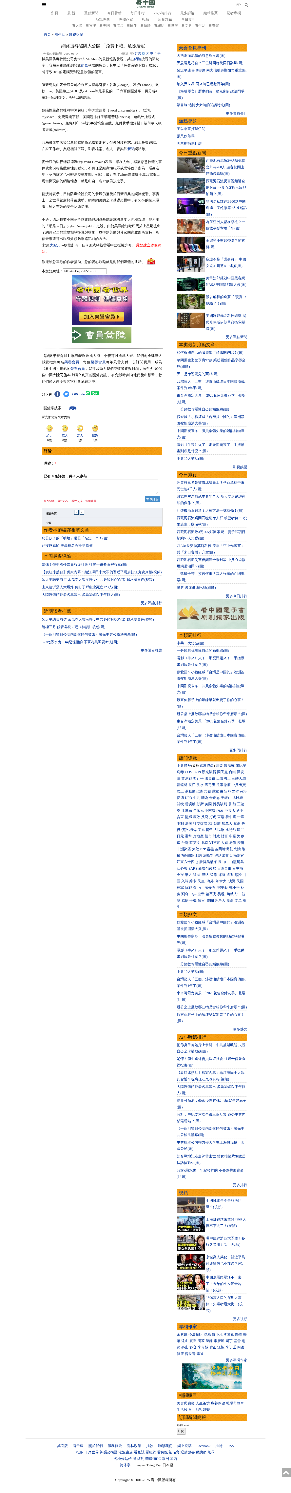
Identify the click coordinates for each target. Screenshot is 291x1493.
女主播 (238, 868)
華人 (188, 875)
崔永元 (198, 811)
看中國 (230, 817)
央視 (180, 875)
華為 (204, 798)
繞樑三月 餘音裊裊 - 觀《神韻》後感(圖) (73, 627)
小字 (158, 53)
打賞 (138, 53)
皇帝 (201, 894)
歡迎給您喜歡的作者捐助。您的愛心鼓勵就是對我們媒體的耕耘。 (93, 262)
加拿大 (227, 823)
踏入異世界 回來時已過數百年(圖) (203, 84)
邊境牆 (190, 804)
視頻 (145, 20)
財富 (224, 836)
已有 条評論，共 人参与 (65, 476)
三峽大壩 (239, 778)
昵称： (50, 463)
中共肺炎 (184, 766)
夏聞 (193, 1341)
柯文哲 (233, 791)
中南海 (210, 811)
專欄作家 (126, 20)
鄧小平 (234, 888)
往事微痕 (223, 785)
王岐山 (226, 798)
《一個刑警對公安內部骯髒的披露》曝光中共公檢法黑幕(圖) (89, 634)
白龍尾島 (237, 862)
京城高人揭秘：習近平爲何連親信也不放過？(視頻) (225, 1263)
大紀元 (55, 245)
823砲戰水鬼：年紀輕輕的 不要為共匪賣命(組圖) (80, 642)
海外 (211, 881)
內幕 (219, 811)
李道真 (228, 1335)
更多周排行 (238, 750)
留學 (213, 875)
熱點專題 (103, 20)
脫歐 (237, 823)
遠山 (184, 1341)
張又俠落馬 (186, 136)
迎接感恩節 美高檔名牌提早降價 (67, 546)
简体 (238, 4)
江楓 (220, 1347)
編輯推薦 (211, 13)
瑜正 (212, 1347)
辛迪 (200, 1354)
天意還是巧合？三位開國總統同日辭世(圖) (210, 63)
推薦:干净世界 (87, 1452)
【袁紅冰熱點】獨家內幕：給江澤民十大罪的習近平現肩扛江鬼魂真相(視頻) (102, 572)
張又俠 (210, 778)
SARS (192, 868)
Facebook (203, 1446)
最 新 (71, 13)
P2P (203, 849)
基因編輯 (222, 849)
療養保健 (218, 1403)
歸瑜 (238, 1335)
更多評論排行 (151, 603)
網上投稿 (184, 1446)
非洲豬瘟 (184, 849)
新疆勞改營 (207, 868)
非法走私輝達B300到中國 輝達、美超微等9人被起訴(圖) (226, 207)
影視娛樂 (76, 34)
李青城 (203, 1347)
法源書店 (126, 1452)
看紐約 (159, 26)
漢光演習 (209, 772)
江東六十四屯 (187, 862)
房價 (232, 843)
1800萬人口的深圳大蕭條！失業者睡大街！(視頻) (224, 1304)
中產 (232, 836)
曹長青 (190, 1354)
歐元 (240, 830)
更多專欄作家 (236, 1360)
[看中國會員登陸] (102, 335)
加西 (173, 1459)
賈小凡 (217, 1335)
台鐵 (232, 772)
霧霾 (210, 849)
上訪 (198, 856)
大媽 (224, 843)
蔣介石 (210, 888)
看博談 (145, 26)
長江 (192, 785)
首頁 (47, 34)
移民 (196, 875)
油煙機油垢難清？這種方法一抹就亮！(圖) (210, 510)
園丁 (229, 1341)
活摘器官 (237, 856)
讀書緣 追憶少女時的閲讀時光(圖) (203, 105)
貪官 (180, 817)
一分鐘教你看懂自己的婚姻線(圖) (203, 409)
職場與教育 (235, 1403)
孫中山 (198, 888)
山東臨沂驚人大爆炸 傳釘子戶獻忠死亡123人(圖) (80, 587)
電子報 (78, 1446)
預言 (202, 900)
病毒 (84, 65)
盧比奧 (241, 766)
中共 (196, 798)
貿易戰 (186, 778)
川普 (219, 766)
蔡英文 (194, 843)
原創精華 (165, 20)
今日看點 (114, 13)
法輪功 (208, 856)
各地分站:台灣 (125, 1459)
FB (210, 823)
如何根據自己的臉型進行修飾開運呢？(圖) (210, 353)
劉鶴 (232, 804)
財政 (216, 836)
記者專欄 (234, 13)
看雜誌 (139, 1452)
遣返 (230, 875)
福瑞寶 (174, 1452)
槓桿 (193, 830)
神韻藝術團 (109, 1452)
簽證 (238, 875)
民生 (202, 881)
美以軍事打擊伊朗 (191, 129)
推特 (219, 1446)
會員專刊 (188, 20)
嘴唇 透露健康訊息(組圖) (196, 588)
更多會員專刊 (236, 113)
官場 (220, 817)
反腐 (204, 817)
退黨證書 (188, 1452)
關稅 (180, 804)
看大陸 (77, 26)
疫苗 (223, 791)
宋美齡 (222, 888)
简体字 (125, 1465)
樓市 (208, 836)
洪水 (200, 785)
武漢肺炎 (206, 766)
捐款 (149, 1446)
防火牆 (235, 849)
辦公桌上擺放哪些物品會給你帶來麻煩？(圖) (212, 714)
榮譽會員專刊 (192, 47)
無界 (211, 1452)
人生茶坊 (203, 1403)
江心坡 (182, 868)
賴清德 (229, 766)
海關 (221, 875)
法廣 (188, 823)
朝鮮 (217, 823)
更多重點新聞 (236, 337)
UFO (188, 798)
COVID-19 (193, 772)
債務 (184, 830)
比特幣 (230, 830)
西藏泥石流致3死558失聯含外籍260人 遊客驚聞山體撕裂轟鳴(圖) (225, 167)
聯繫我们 (165, 1446)
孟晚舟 (238, 798)
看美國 (104, 26)
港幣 (188, 836)
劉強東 (214, 843)
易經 (221, 894)
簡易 (207, 1335)
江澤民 (186, 811)
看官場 (91, 26)
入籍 (184, 881)
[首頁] (145, 7)
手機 (193, 900)
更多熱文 (240, 1029)
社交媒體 (200, 823)
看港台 (118, 26)
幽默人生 (233, 894)
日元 (180, 836)
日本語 (168, 1465)
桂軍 (180, 888)
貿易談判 (220, 804)
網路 (137, 59)
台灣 (184, 843)
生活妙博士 (186, 1410)
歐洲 (165, 1459)
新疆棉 (182, 785)
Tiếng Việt (154, 1465)
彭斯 (200, 804)
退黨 (215, 791)
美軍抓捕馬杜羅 (189, 143)
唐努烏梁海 (208, 862)
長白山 (223, 862)
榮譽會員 (71, 362)
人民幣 (219, 830)
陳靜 (209, 1341)
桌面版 (62, 1446)
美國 (208, 804)
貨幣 (209, 830)
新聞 (130, 149)
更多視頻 (240, 1319)
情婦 (188, 817)
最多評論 (187, 13)
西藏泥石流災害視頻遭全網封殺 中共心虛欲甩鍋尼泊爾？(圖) (226, 187)
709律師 (187, 856)
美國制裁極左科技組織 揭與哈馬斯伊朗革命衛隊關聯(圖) (226, 322)
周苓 (201, 1341)
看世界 (172, 26)
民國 (240, 881)
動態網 (201, 1452)
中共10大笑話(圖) (190, 459)
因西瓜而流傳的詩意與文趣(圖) (201, 56)
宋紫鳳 (182, 1335)
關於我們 (95, 1446)
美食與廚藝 (186, 1403)
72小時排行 (162, 13)
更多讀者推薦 (151, 650)
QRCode (78, 394)
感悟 (184, 900)
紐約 (140, 1459)
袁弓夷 (210, 785)
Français (139, 1465)
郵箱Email (183, 1425)
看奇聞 (213, 26)
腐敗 (196, 817)
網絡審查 (222, 856)
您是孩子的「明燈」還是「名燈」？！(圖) (75, 538)
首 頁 (54, 13)
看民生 (131, 26)
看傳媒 (162, 1452)
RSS (230, 1446)
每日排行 (137, 13)
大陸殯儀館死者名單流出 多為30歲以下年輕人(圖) (81, 595)
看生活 (200, 26)
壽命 (230, 900)
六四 (207, 791)
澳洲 (232, 881)
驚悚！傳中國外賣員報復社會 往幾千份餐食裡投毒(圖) (84, 565)
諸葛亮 (211, 894)
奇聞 (210, 900)
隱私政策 (134, 1446)
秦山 (184, 1347)
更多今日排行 (236, 596)
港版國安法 (194, 791)
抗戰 (188, 888)
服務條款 (115, 1446)
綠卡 (193, 881)
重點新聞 (91, 13)
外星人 (220, 900)
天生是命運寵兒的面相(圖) (197, 374)
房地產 (198, 836)
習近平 (198, 778)
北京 (204, 843)
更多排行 (240, 1185)
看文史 (186, 26)
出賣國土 (223, 778)
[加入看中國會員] (102, 324)
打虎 (212, 817)
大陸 (195, 849)
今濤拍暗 (195, 1335)
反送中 (238, 811)
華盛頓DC (153, 1459)
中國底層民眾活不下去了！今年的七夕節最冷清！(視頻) (224, 1283)
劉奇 (184, 894)
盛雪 (237, 1341)
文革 (238, 900)
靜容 (193, 1347)
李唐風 (219, 1341)
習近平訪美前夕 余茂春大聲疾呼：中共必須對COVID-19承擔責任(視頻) (98, 580)
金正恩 (214, 798)
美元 (201, 830)
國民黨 (222, 772)
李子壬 (230, 1347)
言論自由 (224, 868)
